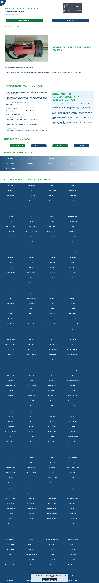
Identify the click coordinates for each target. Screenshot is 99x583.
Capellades (52, 318)
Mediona (73, 390)
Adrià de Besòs (31, 185)
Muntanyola (52, 416)
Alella (52, 405)
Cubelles (52, 277)
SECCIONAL (31, 163)
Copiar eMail (81, 145)
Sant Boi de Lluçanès (31, 472)
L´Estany (31, 564)
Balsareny (31, 339)
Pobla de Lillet (52, 236)
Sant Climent (73, 236)
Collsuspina (72, 298)
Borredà (73, 262)
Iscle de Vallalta (10, 375)
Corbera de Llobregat (31, 298)
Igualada (73, 431)
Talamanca (31, 221)
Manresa (73, 411)
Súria (52, 288)
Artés (31, 216)
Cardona (73, 549)
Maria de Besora (10, 549)
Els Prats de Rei (31, 303)
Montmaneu (52, 206)
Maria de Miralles (10, 544)
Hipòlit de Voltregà (73, 503)
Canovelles (72, 359)
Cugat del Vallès (52, 354)
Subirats (73, 288)
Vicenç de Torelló (31, 446)
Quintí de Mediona (52, 247)
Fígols (72, 487)
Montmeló (72, 570)
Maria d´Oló (31, 518)
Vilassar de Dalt (52, 395)
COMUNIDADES (72, 158)
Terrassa (73, 303)
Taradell (10, 221)
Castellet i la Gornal (31, 226)
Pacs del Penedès (73, 554)
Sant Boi (52, 472)
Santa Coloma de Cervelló (52, 539)
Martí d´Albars (10, 426)
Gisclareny (52, 482)
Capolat (31, 318)
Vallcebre (73, 282)
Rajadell (52, 267)
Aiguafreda (72, 405)
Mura (31, 416)
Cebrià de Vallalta (73, 446)
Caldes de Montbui (10, 508)
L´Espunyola (52, 564)
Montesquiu (52, 200)
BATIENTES (72, 163)
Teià (10, 308)
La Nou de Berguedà (10, 498)
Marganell (31, 390)
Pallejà (10, 462)
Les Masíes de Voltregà (31, 323)
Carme (52, 293)
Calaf (10, 241)
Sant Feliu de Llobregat (10, 431)
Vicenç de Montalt (52, 446)
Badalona (73, 344)
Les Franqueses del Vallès (73, 323)
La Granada (52, 559)
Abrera (10, 282)
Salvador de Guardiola (73, 221)
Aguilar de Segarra (10, 411)
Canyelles (31, 359)
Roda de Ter (10, 380)
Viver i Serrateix (52, 544)
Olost (72, 529)
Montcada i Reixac (52, 431)
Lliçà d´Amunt (73, 272)
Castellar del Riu (10, 405)
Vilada (31, 252)
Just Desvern (73, 426)
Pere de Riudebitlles (52, 508)
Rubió (52, 375)
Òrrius (72, 211)
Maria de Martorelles (52, 513)
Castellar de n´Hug (72, 252)
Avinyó (72, 185)
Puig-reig (73, 226)
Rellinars (31, 267)
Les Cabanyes (10, 329)
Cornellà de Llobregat (10, 472)
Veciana (52, 308)
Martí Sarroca (52, 195)
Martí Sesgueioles (31, 195)
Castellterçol (31, 211)
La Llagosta (31, 498)
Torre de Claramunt (10, 539)
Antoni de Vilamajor (52, 380)
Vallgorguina (31, 313)
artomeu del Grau (73, 472)
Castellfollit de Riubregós (10, 226)
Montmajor (10, 200)
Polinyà (31, 236)
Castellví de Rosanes (72, 206)
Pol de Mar (72, 247)
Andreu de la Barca (10, 385)
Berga (10, 262)
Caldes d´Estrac (10, 190)
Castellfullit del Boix (52, 190)
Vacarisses (31, 288)
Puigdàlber (31, 457)
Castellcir (52, 549)
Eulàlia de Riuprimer (31, 467)
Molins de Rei (10, 236)
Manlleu (10, 575)
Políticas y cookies (72, 580)
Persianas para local (7, 26)
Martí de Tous (73, 195)
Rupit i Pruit (31, 375)
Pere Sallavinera (10, 252)
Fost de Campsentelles (72, 498)
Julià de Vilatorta (72, 313)
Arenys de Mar (52, 257)
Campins (31, 364)
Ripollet (31, 380)
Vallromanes (72, 308)
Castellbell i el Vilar (52, 400)
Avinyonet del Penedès (10, 339)
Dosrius (31, 277)
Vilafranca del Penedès (10, 344)
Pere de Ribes (72, 190)
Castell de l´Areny (52, 226)
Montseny (72, 416)
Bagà (31, 411)
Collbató (10, 436)
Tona (31, 421)
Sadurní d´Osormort (52, 493)
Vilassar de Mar (10, 421)
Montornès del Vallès (52, 570)
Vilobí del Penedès (31, 272)
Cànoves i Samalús (52, 359)
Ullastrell (10, 518)
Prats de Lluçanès (10, 272)
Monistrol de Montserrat (31, 231)
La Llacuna (31, 559)
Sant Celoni (31, 513)
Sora (31, 334)
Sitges (31, 523)
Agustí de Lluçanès (31, 385)
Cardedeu (10, 318)
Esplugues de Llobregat (31, 493)
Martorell (11, 390)
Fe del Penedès (72, 462)
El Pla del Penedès (31, 436)
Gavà (31, 308)
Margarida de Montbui (73, 518)
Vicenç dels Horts (11, 446)
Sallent (52, 185)
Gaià (73, 200)
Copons (52, 298)
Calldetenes (10, 370)
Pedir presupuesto (70, 20)
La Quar (73, 508)
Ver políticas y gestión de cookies (49, 578)
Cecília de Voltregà (72, 441)
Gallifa (10, 334)
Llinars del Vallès (10, 323)
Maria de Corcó (72, 513)
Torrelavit (73, 534)
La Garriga (72, 559)
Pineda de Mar (10, 349)
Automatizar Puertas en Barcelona (15, 26)
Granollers (10, 482)
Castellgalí (10, 513)
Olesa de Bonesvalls (31, 452)
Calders (31, 190)
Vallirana (10, 313)
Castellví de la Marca (10, 211)
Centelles (52, 421)
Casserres (31, 293)
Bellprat (31, 262)
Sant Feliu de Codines (52, 349)
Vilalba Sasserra (52, 503)
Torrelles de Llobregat (31, 534)
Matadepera (10, 257)
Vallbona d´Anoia (10, 288)
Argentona (10, 395)
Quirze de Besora (31, 247)
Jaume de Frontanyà (72, 370)
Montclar (31, 431)
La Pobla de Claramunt (72, 493)
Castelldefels (73, 241)
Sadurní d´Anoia (52, 441)
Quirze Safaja (10, 503)
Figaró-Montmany (10, 493)
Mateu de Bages (10, 195)
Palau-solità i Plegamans (31, 554)
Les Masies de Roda (52, 323)
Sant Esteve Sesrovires (72, 349)
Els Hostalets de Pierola (72, 436)
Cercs (31, 441)
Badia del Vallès (52, 385)
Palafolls (52, 554)
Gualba (72, 477)
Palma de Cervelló (72, 457)
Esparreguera (10, 303)
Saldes (10, 293)
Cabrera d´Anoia (52, 262)
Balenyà (52, 339)
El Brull (10, 559)
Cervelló (10, 570)
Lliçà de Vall (52, 272)
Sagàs (52, 334)
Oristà (10, 529)
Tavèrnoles (52, 282)
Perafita (10, 298)
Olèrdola (31, 241)
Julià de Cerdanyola (72, 354)
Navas (10, 554)
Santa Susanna (10, 580)
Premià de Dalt (72, 267)
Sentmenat (31, 549)
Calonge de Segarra (52, 364)
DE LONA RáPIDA (10, 168)
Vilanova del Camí (31, 400)
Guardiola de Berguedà (52, 477)
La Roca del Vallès (31, 329)
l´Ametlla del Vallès (72, 564)
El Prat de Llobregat (10, 441)
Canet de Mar (10, 364)
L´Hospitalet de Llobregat (10, 564)
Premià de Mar (10, 231)
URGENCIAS (52, 158)
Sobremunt (10, 523)
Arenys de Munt (31, 395)
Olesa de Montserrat (10, 452)
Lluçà (72, 334)
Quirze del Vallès (31, 503)
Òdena (52, 241)
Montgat (31, 200)
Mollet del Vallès (72, 231)
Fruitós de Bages (52, 498)
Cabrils (52, 411)
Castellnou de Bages (72, 216)
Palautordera (11, 354)
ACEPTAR (53, 580)
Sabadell (11, 477)
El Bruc (10, 277)
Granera (31, 482)
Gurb (31, 477)
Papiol (52, 457)
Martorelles (72, 385)
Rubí (73, 375)
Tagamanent (72, 544)
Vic (52, 252)
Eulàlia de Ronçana (10, 467)
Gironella (11, 216)
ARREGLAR (31, 158)
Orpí (73, 523)
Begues (72, 329)
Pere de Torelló (52, 313)
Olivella (10, 534)
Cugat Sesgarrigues (31, 354)
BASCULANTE (10, 163)
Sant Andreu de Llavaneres (72, 380)
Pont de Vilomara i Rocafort (72, 452)
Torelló (31, 539)
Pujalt (10, 457)
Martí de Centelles (72, 421)
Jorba (31, 206)
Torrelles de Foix (52, 534)
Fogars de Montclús (31, 487)
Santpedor (72, 575)
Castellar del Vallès (72, 400)
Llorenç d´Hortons (52, 426)
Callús (72, 364)
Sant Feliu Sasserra (31, 508)
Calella (31, 370)
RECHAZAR (46, 580)
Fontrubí (10, 206)
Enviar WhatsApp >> (24, 20)
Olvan (52, 529)
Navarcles (10, 416)
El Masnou (52, 436)
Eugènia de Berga (52, 467)
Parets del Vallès (52, 329)
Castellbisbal (31, 349)
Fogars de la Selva (52, 487)
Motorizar (10, 185)
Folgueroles (10, 487)
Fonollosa (72, 482)
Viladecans (52, 344)
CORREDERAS (52, 163)
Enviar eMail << (60, 145)
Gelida (10, 247)
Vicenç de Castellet (52, 221)
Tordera (72, 277)
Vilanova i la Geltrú (72, 395)
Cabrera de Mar (72, 339)
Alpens (31, 405)
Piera (72, 293)
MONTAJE (10, 158)
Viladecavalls (31, 344)
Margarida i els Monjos (52, 518)
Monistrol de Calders (52, 231)
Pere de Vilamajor (52, 462)
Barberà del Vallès (73, 318)
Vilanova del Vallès (10, 400)
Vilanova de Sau (52, 390)
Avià (11, 267)
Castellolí (52, 211)
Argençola (52, 216)
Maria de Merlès (31, 544)
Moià (31, 462)
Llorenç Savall (31, 426)
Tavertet (31, 282)
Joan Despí (10, 359)
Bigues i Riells (73, 257)
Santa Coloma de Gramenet (72, 467)
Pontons (52, 452)
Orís (31, 529)
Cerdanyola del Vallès (31, 570)
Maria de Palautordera (73, 539)
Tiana (52, 303)
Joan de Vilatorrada (51, 370)
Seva (52, 523)
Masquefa (31, 257)
